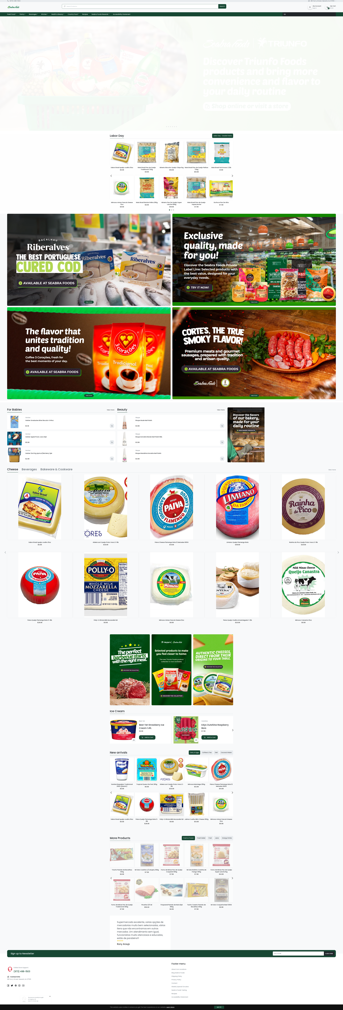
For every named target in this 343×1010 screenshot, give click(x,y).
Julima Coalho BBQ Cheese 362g (196, 819)
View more (110, 410)
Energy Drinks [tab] (227, 838)
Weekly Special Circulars (180, 987)
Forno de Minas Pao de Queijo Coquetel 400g (171, 871)
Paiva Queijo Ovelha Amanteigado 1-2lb (237, 620)
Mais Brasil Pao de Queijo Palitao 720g (196, 168)
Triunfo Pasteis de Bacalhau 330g (122, 871)
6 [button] (176, 126)
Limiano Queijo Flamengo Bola (237, 542)
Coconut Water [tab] (226, 752)
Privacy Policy (176, 980)
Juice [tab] (217, 838)
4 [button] (172, 126)
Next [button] (232, 175)
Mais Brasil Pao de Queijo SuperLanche (196, 203)
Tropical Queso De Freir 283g (146, 784)
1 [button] (166, 126)
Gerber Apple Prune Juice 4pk (36, 437)
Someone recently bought (36, 985)
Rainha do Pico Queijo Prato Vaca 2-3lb (303, 542)
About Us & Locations (179, 969)
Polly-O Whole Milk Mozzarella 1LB (106, 620)
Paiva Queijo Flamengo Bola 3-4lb (40, 620)
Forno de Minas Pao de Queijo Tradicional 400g (122, 906)
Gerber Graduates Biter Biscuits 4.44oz (39, 420)
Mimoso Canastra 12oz (303, 620)
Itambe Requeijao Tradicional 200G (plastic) (122, 785)
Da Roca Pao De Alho (221, 202)
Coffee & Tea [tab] (207, 752)
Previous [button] (111, 175)
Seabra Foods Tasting (179, 990)
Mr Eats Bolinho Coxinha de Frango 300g (196, 871)
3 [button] (170, 126)
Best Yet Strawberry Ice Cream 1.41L (151, 726)
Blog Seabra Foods (178, 973)
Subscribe (329, 954)
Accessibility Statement (180, 997)
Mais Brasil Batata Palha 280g (147, 202)
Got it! (219, 1007)
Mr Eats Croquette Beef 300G (221, 905)
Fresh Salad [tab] (201, 838)
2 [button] (168, 126)
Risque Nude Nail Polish (144, 420)
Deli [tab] (216, 752)
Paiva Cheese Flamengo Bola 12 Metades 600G (171, 542)
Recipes (174, 994)
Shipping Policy (177, 976)
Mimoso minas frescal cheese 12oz (122, 203)
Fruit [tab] (210, 838)
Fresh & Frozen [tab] (188, 838)
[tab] (12, 469)
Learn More (170, 1007)
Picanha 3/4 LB (146, 905)
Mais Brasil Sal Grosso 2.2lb (221, 167)
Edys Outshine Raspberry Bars (215, 726)
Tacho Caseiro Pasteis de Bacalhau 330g (196, 906)
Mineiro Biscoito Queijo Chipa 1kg (172, 167)
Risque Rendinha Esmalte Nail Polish (148, 453)
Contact (174, 983)
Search (222, 6)
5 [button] (174, 126)
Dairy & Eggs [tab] (194, 752)
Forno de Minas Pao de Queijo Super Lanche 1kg (221, 871)
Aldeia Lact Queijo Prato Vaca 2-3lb (106, 542)
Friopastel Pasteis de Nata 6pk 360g (172, 906)
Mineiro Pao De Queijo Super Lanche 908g (171, 203)
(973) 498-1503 (15, 1)
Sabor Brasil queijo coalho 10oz (122, 167)
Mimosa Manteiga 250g (196, 784)
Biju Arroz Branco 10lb (35, 986)
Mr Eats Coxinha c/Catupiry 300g (147, 870)
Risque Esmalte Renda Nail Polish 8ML (149, 437)
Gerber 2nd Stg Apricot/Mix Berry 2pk (38, 453)
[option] (171, 73)
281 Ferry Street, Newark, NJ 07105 (322, 1)
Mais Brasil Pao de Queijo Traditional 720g (147, 168)
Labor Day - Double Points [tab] (222, 136)
